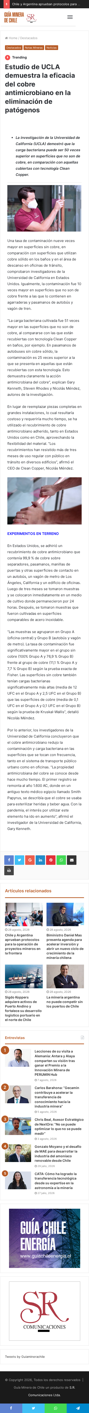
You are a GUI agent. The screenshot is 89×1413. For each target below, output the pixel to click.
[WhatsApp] (61, 860)
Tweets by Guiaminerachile (25, 1356)
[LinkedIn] (40, 860)
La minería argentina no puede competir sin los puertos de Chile (65, 1001)
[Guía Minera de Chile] (20, 17)
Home (13, 38)
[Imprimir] (9, 870)
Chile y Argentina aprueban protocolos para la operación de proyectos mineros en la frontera (23, 944)
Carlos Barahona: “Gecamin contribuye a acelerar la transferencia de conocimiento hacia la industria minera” (57, 1097)
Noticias (52, 47)
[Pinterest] (51, 860)
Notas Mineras (34, 47)
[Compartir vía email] (71, 860)
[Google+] (30, 860)
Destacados (28, 38)
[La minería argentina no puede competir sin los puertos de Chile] (65, 976)
